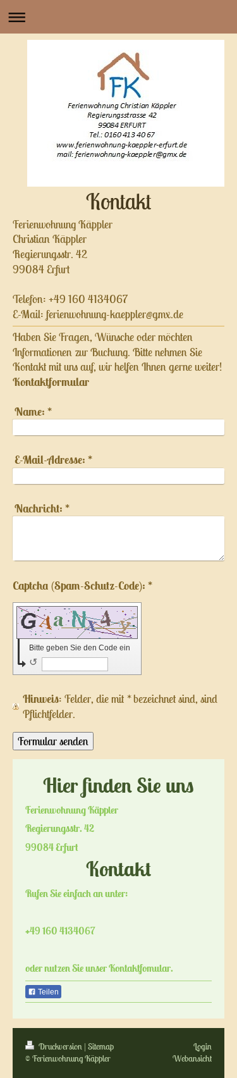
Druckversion (60, 1046)
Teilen (47, 992)
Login (202, 1046)
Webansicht (192, 1058)
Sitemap (101, 1046)
